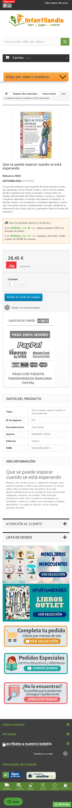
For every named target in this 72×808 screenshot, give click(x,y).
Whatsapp (63, 804)
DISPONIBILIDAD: (12, 181)
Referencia (8, 176)
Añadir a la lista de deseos (25, 307)
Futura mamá (49, 94)
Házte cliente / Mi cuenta (56, 3)
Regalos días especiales (25, 94)
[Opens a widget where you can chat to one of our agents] (13, 802)
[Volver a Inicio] (6, 94)
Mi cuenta (9, 734)
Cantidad (12, 279)
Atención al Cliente (24, 524)
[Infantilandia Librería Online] (36, 21)
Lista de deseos (19, 537)
